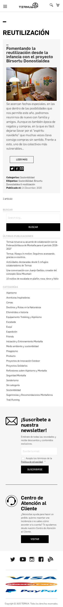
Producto (11, 356)
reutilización (29, 184)
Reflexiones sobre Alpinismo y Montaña (26, 370)
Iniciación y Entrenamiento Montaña (24, 341)
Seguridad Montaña (16, 375)
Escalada (11, 322)
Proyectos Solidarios (16, 365)
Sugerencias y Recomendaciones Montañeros (29, 394)
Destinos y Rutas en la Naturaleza (23, 307)
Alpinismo (11, 292)
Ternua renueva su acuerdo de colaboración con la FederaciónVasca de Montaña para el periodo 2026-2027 (32, 245)
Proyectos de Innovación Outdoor (23, 360)
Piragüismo (12, 351)
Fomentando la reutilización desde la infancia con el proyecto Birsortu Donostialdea (29, 54)
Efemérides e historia (17, 312)
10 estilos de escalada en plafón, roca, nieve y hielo (32, 278)
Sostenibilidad (27, 177)
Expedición (11, 331)
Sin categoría (13, 385)
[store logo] (28, 5)
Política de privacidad (32, 461)
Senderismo (12, 380)
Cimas (9, 302)
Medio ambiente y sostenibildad (22, 346)
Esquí (9, 326)
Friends (10, 336)
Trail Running (13, 399)
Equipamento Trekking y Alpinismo (24, 317)
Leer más (21, 159)
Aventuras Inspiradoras (18, 297)
